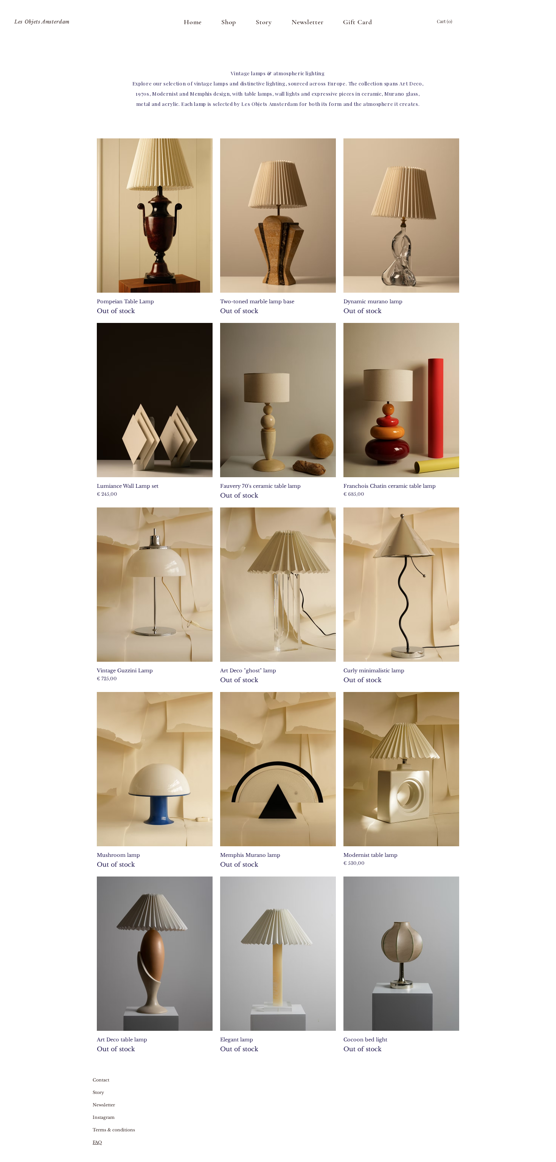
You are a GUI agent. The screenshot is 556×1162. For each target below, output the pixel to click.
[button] (445, 21)
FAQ (97, 1142)
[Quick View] (155, 215)
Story (98, 1092)
